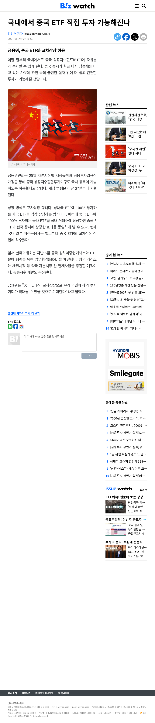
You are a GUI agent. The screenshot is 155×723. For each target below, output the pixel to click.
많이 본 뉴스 (114, 254)
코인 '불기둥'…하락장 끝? (126, 278)
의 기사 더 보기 (24, 313)
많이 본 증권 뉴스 (116, 402)
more (143, 490)
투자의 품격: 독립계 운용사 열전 (127, 542)
